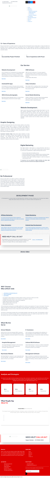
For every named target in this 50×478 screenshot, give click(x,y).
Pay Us (29, 20)
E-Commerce (31, 13)
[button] (37, 6)
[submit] (26, 474)
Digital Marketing (32, 12)
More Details (3, 338)
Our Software (30, 16)
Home (29, 7)
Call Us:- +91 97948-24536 (37, 239)
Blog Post (29, 18)
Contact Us (30, 21)
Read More (4, 78)
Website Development (33, 11)
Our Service (30, 9)
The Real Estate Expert (32, 17)
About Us (29, 8)
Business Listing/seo (32, 15)
